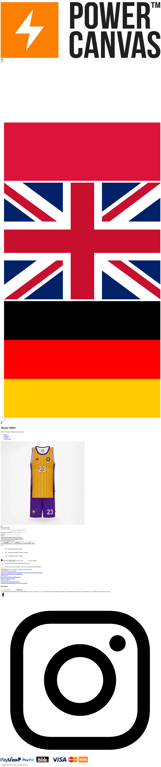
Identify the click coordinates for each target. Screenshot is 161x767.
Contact (21, 574)
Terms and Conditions (6, 572)
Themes (6, 437)
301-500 (20, 539)
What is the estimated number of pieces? (11, 537)
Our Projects (30, 572)
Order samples (15, 574)
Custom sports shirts (6, 581)
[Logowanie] (2, 422)
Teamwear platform (6, 574)
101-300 (15, 539)
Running (3, 577)
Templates (6, 436)
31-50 (6, 539)
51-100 (10, 539)
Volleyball (12, 577)
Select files (5, 560)
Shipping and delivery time (19, 572)
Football (7, 577)
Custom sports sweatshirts (20, 583)
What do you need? (6, 532)
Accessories (12, 578)
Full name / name (5, 529)
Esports (3, 578)
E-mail (2, 534)
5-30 (2, 539)
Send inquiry (4, 569)
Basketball (18, 577)
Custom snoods (15, 581)
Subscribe (19, 589)
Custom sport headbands (7, 583)
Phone (2, 535)
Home (5, 434)
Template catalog (37, 572)
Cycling (7, 578)
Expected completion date (7, 540)
